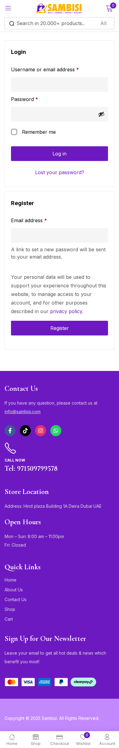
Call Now (15, 460)
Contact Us (16, 599)
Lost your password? (59, 172)
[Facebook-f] (10, 430)
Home (10, 579)
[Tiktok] (25, 430)
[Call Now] (10, 448)
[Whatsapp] (55, 430)
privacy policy (66, 311)
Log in (59, 154)
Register (59, 328)
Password (34, 98)
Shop (10, 609)
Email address (39, 219)
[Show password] (101, 114)
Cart (9, 619)
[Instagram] (40, 430)
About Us (14, 589)
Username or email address (55, 69)
